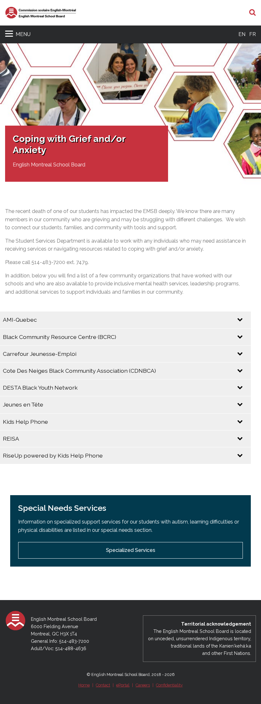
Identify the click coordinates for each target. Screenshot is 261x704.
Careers (143, 685)
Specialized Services (130, 550)
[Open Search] (252, 13)
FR (252, 34)
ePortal (123, 685)
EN (241, 34)
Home (84, 685)
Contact (103, 685)
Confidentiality (169, 685)
